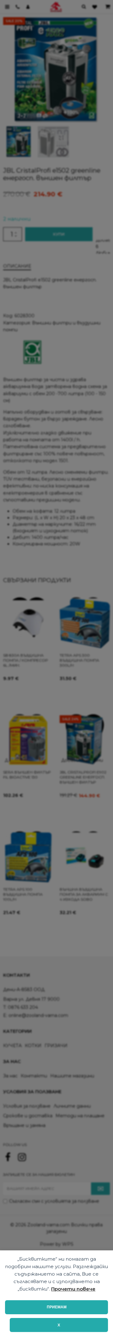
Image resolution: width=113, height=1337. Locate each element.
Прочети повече (73, 1289)
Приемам (57, 1307)
